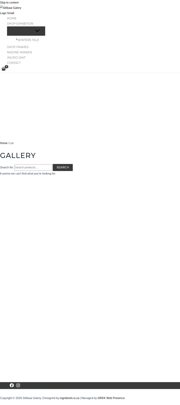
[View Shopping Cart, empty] (3, 69)
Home (4, 143)
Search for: (7, 167)
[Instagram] (18, 386)
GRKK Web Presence (111, 398)
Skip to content (9, 2)
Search (63, 167)
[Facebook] (12, 386)
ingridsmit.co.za (69, 398)
